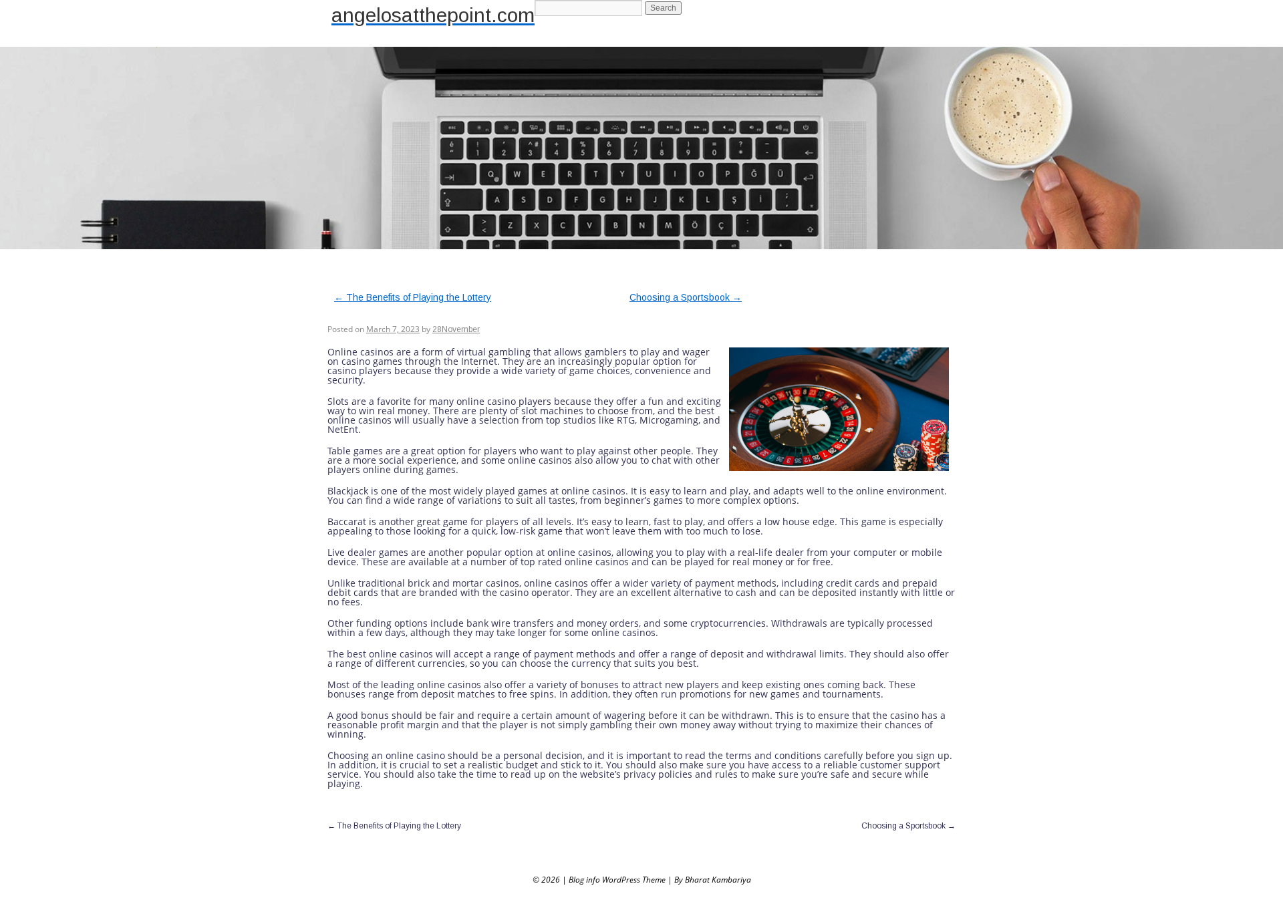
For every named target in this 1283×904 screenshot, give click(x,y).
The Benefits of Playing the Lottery (412, 297)
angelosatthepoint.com (433, 15)
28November (456, 329)
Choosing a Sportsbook (685, 297)
